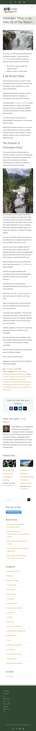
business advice (14, 377)
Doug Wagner (9, 369)
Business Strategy (21, 371)
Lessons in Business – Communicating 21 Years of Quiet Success (26, 476)
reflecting (6, 59)
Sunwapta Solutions (16, 387)
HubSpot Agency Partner (15, 608)
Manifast (10, 617)
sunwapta (6, 387)
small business (19, 384)
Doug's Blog (11, 590)
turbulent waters (20, 103)
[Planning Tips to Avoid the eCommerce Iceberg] (9, 461)
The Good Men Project (14, 654)
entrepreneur (7, 382)
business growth (25, 377)
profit (12, 384)
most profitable (25, 264)
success (27, 384)
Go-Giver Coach (12, 603)
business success (20, 379)
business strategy (8, 379)
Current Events (12, 585)
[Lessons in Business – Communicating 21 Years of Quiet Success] (26, 461)
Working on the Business (18, 374)
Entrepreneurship (17, 382)
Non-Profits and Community (16, 631)
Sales (8, 640)
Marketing (6, 374)
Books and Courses (13, 571)
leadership (27, 382)
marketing (6, 384)
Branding (10, 576)
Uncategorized (11, 659)
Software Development (14, 645)
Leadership (10, 612)
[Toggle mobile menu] (32, 7)
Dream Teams (11, 594)
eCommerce (10, 599)
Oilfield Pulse (11, 635)
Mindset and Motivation (15, 626)
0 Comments (9, 485)
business (6, 377)
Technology (10, 649)
